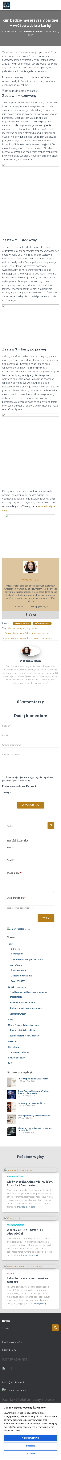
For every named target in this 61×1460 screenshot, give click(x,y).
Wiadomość (14, 873)
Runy (10, 1019)
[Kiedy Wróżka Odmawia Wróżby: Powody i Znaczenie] (18, 1170)
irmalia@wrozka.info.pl (13, 1382)
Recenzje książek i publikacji (23, 1030)
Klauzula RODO (9, 1350)
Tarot (10, 944)
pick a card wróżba (40, 633)
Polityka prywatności (12, 1342)
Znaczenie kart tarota (21, 976)
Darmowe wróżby (22, 623)
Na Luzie (12, 1041)
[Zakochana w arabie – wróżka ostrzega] (23, 1266)
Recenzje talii (17, 954)
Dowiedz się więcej (26, 1207)
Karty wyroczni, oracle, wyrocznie (26, 1008)
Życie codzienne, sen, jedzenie (24, 1036)
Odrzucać (30, 1454)
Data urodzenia (16, 897)
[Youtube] (34, 614)
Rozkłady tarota (18, 970)
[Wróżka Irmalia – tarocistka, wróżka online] (7, 5)
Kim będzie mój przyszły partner (22, 628)
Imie (10, 847)
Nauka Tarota (16, 965)
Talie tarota (15, 949)
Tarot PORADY (18, 981)
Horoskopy (13, 1047)
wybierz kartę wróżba (43, 638)
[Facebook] (26, 614)
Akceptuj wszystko (30, 1438)
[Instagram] (30, 614)
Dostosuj (30, 1446)
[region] (30, 1431)
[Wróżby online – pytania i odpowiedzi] (12, 1218)
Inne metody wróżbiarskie (22, 1002)
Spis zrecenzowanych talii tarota (27, 959)
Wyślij (45, 918)
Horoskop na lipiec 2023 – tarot (33, 1079)
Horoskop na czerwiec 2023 (31, 1103)
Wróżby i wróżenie (42, 623)
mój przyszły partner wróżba (16, 633)
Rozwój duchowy (16, 1058)
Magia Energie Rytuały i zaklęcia (23, 1025)
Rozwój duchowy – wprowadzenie (34, 1116)
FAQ (10, 1063)
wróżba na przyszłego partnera (17, 638)
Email (10, 860)
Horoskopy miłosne (19, 1052)
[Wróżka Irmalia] (26, 651)
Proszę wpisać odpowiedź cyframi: (19, 786)
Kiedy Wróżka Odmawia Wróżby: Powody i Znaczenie (33, 1092)
